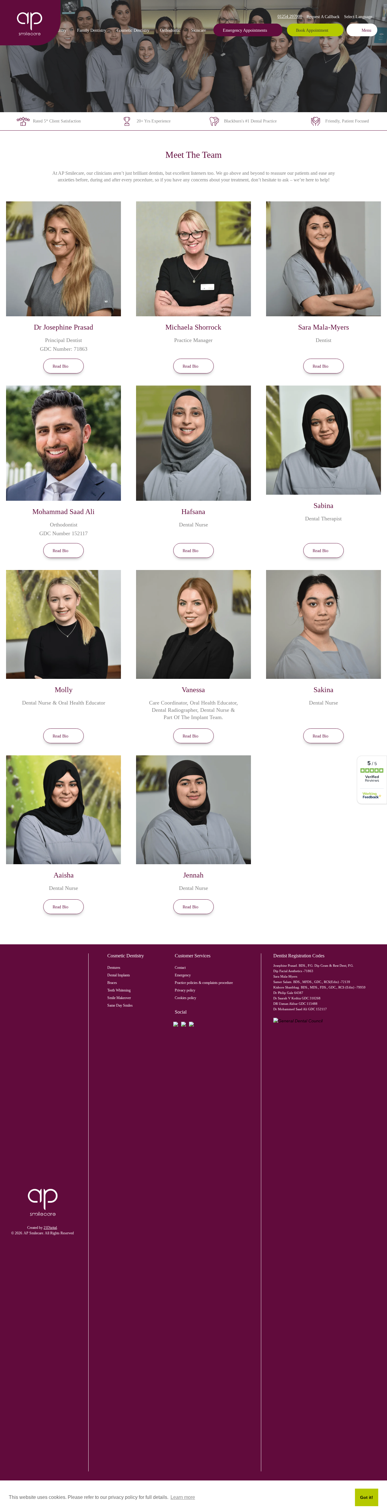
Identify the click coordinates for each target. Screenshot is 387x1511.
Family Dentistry (91, 30)
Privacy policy (185, 990)
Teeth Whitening (119, 990)
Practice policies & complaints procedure (204, 983)
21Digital (50, 1228)
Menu (366, 30)
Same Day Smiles (120, 1005)
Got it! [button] (366, 1497)
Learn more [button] (183, 1497)
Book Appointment (312, 30)
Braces (112, 983)
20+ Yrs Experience (154, 121)
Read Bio (60, 366)
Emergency (183, 975)
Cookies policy (185, 998)
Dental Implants (118, 975)
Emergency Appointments (245, 30)
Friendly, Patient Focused (347, 121)
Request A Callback (323, 17)
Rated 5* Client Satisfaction (57, 121)
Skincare (198, 30)
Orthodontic (170, 30)
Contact (180, 968)
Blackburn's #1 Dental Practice (250, 121)
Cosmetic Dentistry (133, 30)
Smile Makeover (119, 998)
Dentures (113, 968)
